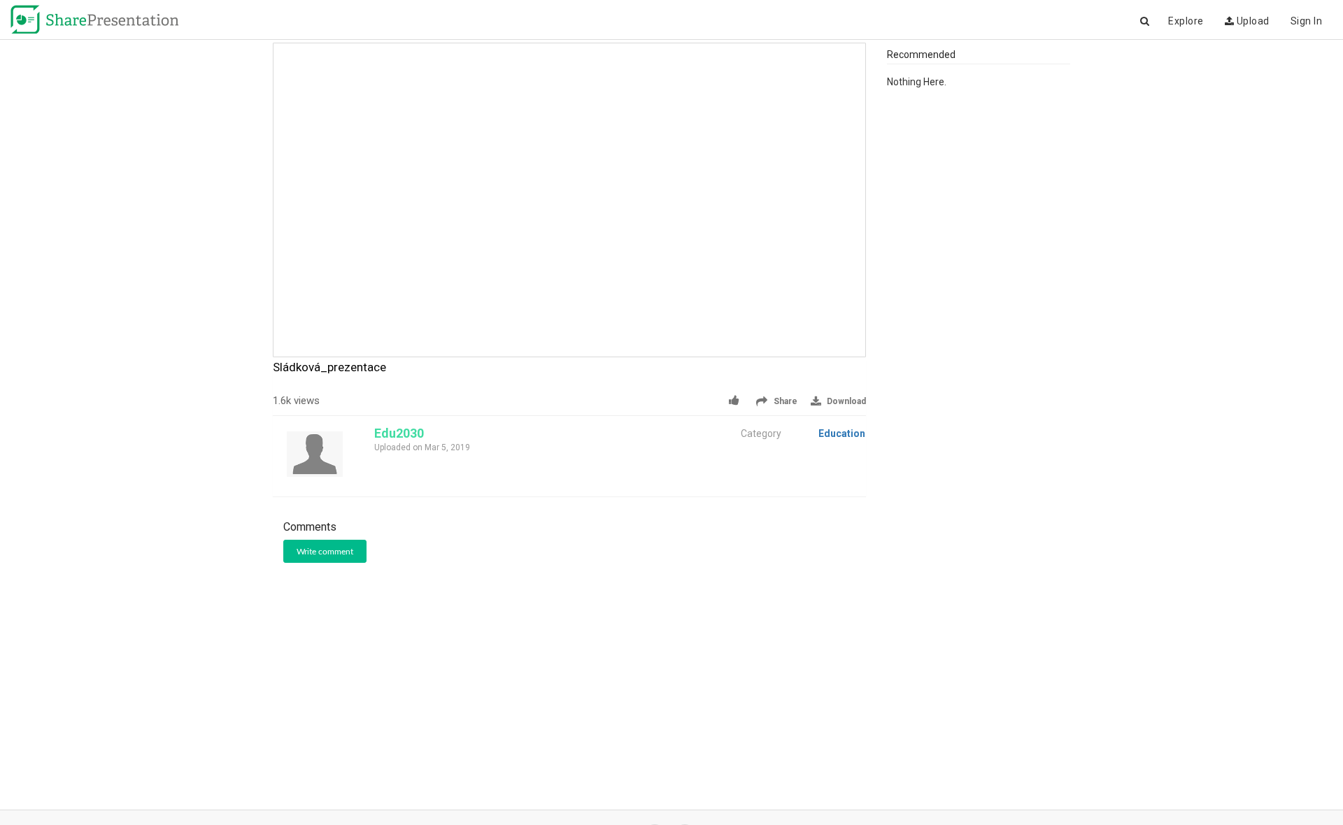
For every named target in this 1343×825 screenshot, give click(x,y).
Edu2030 (399, 433)
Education (841, 433)
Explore (1186, 21)
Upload (1252, 21)
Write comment (325, 551)
